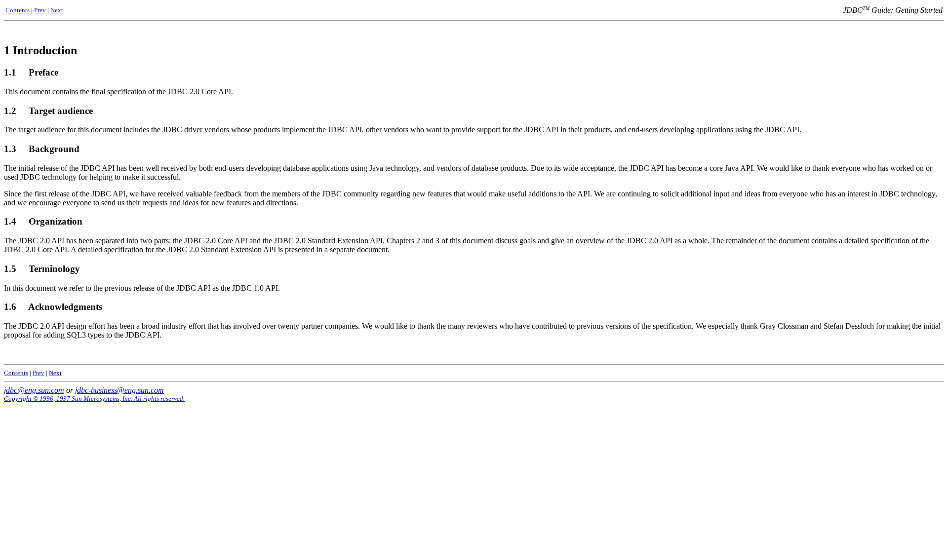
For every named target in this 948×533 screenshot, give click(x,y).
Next (56, 10)
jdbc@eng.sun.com (34, 390)
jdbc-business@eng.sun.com (119, 390)
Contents (17, 10)
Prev (40, 10)
